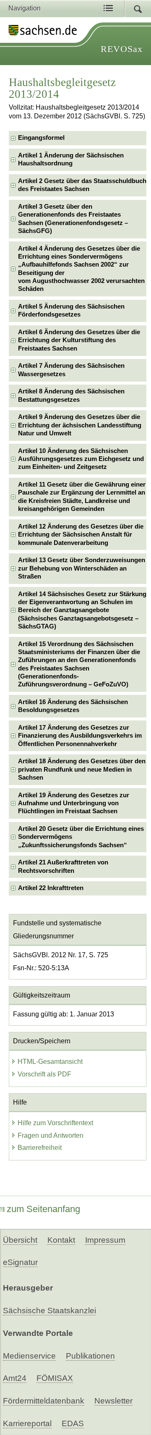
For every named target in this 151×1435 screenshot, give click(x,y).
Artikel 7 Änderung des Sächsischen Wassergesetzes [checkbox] (71, 369)
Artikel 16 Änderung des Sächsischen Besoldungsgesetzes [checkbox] (73, 706)
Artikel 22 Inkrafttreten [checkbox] (50, 888)
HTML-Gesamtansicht (50, 1061)
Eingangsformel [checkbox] (41, 137)
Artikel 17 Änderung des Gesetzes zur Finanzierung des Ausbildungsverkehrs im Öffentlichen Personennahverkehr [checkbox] (80, 735)
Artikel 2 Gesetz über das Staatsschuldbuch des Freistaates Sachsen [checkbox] (82, 185)
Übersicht (20, 1240)
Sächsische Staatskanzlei (49, 1310)
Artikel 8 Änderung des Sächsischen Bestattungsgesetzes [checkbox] (71, 395)
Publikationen (90, 1355)
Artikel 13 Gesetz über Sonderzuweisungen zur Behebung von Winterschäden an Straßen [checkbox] (81, 568)
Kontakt (61, 1240)
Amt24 (14, 1378)
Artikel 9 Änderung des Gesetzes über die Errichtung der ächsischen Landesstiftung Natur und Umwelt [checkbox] (79, 425)
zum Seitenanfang (43, 1209)
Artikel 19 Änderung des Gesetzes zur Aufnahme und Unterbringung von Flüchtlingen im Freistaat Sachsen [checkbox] (73, 803)
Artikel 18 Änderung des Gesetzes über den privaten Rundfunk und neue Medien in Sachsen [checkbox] (82, 769)
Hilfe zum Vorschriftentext (55, 1122)
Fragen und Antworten (50, 1135)
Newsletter (113, 1400)
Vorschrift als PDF (44, 1074)
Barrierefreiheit (40, 1147)
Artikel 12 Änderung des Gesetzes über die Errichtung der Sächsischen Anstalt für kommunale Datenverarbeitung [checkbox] (80, 534)
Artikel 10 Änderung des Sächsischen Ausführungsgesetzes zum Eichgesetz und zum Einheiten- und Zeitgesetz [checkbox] (81, 459)
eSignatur (20, 1262)
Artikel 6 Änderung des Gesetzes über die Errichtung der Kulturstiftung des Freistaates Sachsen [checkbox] (79, 340)
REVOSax (122, 49)
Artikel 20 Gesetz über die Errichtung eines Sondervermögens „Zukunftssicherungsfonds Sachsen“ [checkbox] (81, 836)
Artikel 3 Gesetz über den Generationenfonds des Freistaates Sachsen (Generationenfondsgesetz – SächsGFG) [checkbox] (73, 218)
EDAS (73, 1423)
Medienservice (29, 1355)
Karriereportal (27, 1423)
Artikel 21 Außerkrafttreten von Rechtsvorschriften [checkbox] (63, 866)
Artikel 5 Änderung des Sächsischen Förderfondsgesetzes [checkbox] (71, 310)
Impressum (105, 1240)
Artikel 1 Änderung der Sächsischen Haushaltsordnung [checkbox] (71, 159)
